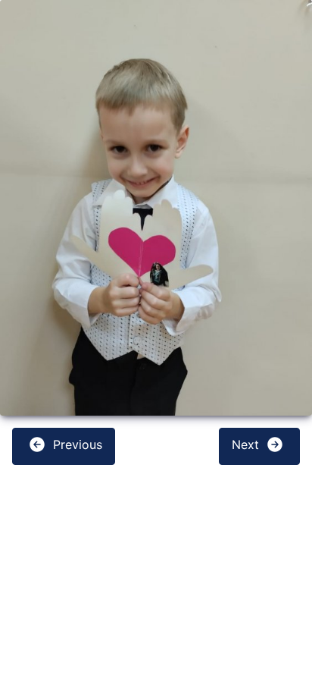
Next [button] (247, 445)
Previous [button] (75, 445)
